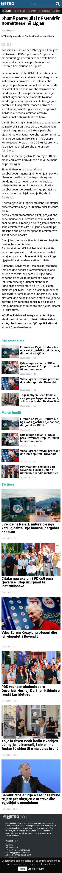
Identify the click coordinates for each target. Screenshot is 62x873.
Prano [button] (22, 869)
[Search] (58, 4)
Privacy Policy (11, 841)
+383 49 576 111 (16, 847)
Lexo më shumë (36, 868)
